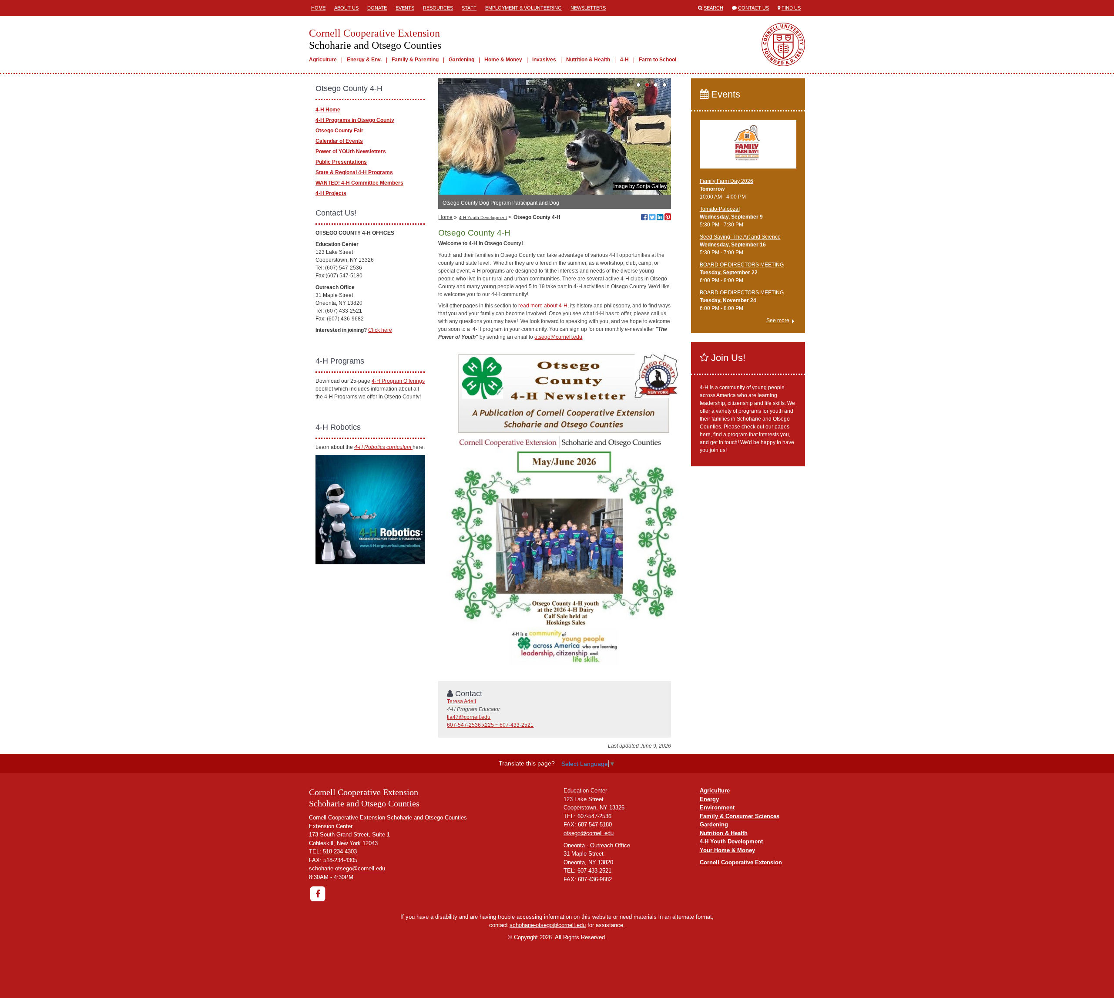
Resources (438, 7)
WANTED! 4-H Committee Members (359, 183)
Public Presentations (341, 162)
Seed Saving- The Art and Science (740, 237)
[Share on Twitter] (652, 218)
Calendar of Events (339, 141)
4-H (624, 60)
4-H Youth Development (483, 217)
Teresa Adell (461, 701)
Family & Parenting (415, 60)
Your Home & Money (727, 850)
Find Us (791, 7)
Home (318, 7)
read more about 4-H (542, 306)
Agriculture (323, 60)
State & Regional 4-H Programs (354, 172)
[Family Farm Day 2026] (748, 148)
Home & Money (503, 60)
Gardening (461, 60)
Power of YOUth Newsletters (350, 151)
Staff (469, 7)
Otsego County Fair (339, 131)
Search (713, 7)
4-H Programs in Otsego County (354, 120)
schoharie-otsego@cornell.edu (347, 868)
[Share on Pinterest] (667, 218)
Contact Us (753, 7)
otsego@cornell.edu (558, 337)
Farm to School (657, 60)
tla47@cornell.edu (468, 717)
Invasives (544, 60)
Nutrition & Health (588, 60)
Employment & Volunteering (523, 7)
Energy (709, 799)
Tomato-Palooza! (720, 209)
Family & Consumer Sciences (739, 816)
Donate (377, 7)
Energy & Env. (364, 60)
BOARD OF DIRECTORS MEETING (742, 265)
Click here (380, 330)
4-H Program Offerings (398, 381)
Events (405, 7)
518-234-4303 (340, 851)
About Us (346, 7)
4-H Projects (330, 193)
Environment (717, 807)
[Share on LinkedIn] (660, 218)
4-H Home (327, 110)
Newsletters (588, 7)
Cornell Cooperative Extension (741, 862)
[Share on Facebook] (644, 218)
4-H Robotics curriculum (383, 447)
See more (777, 320)
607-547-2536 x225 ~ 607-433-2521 (490, 725)
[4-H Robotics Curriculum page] (370, 509)
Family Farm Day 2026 (726, 181)
